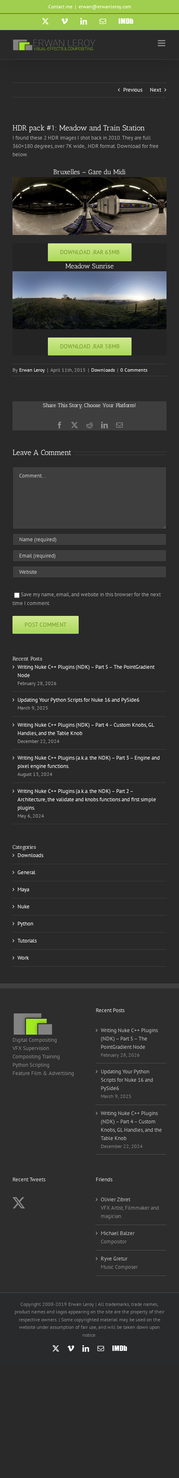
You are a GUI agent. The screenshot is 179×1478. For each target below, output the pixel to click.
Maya (23, 889)
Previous (132, 89)
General (26, 872)
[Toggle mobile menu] (162, 43)
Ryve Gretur (114, 1258)
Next (155, 89)
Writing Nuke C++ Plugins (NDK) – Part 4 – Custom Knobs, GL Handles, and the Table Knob (131, 1126)
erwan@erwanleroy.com (105, 6)
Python (25, 923)
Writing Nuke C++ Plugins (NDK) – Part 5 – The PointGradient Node (129, 1038)
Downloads (103, 370)
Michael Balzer (117, 1233)
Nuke (23, 906)
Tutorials (27, 940)
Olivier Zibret (115, 1199)
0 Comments (133, 370)
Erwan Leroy (32, 370)
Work (23, 957)
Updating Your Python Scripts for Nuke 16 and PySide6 (78, 699)
